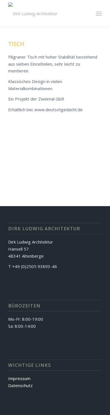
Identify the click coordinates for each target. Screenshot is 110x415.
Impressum (19, 378)
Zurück (20, 154)
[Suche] (86, 13)
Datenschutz (20, 385)
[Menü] (99, 13)
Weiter (89, 154)
